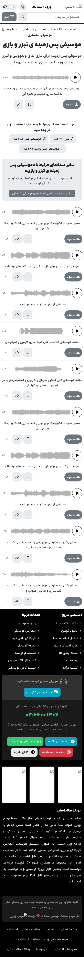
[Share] (18, 104)
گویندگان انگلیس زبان (21, 660)
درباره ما (41, 949)
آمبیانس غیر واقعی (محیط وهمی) (24, 29)
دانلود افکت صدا (67, 623)
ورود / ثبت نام (42, 7)
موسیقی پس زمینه (41, 149)
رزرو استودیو (27, 623)
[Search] (22, 16)
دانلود (69, 104)
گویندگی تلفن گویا (24, 638)
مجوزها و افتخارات (65, 949)
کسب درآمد (70, 668)
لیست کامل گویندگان (22, 668)
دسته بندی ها (68, 653)
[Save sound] (29, 104)
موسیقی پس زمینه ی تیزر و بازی (42, 45)
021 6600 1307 (42, 715)
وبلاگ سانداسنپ (18, 949)
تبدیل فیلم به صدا (65, 638)
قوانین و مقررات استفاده (23, 930)
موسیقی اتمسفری (40, 35)
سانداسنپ (75, 29)
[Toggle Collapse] (7, 104)
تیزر (61, 139)
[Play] (76, 78)
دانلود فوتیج (69, 631)
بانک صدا (57, 29)
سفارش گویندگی (25, 631)
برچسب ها (71, 660)
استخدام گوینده (25, 653)
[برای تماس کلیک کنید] (23, 7)
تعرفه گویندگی (26, 646)
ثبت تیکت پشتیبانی (40, 692)
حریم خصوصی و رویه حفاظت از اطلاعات (42, 939)
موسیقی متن (27, 139)
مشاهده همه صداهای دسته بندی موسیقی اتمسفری (42, 193)
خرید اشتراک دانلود (65, 646)
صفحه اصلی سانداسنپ (61, 930)
